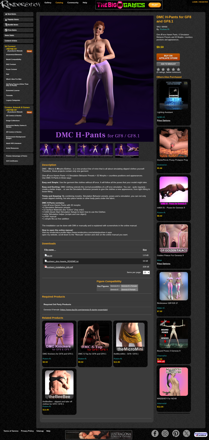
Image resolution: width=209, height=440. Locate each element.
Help (85, 2)
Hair (7, 74)
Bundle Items (12, 25)
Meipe (159, 260)
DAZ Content (11, 64)
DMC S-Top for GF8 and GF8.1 (92, 354)
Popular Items (13, 19)
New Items (11, 14)
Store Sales (9, 35)
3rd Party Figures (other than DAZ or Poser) (17, 84)
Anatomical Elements (14, 54)
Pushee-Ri (47, 359)
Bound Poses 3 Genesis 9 (168, 351)
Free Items (12, 30)
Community (72, 2)
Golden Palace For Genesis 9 (170, 255)
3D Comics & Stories (13, 115)
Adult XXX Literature (13, 143)
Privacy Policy (27, 431)
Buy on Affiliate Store (168, 57)
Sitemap (40, 431)
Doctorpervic (162, 165)
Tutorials (9, 95)
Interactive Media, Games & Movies (16, 126)
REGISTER (203, 2)
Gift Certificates (12, 161)
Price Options (163, 120)
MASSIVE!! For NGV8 (167, 398)
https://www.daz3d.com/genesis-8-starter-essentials (84, 309)
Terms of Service (11, 431)
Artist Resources (12, 148)
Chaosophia (162, 356)
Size (145, 250)
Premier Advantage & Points (16, 156)
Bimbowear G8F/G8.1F (167, 303)
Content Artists (11, 41)
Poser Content (11, 69)
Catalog (59, 2)
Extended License (12, 90)
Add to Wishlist (168, 64)
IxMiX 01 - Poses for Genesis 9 (171, 208)
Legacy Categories (13, 100)
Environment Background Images (15, 137)
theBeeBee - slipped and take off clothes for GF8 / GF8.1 (57, 402)
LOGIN (194, 2)
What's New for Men (13, 79)
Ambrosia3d (161, 403)
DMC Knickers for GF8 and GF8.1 (58, 354)
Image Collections (13, 120)
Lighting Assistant (165, 112)
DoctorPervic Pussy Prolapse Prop (172, 160)
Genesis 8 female (51, 309)
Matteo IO (160, 308)
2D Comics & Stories (13, 132)
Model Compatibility (13, 59)
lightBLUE (161, 117)
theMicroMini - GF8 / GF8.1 (126, 354)
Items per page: (134, 272)
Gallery (48, 2)
